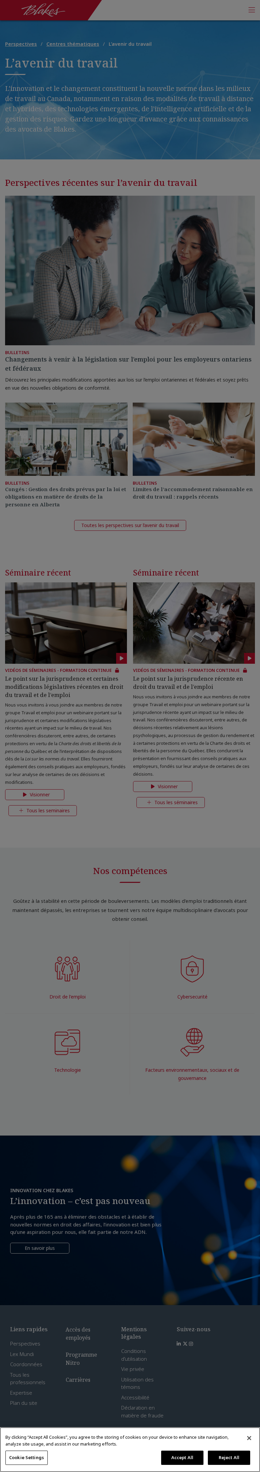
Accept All (182, 1457)
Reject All (229, 1457)
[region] (130, 1449)
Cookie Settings (26, 1457)
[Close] (249, 1438)
